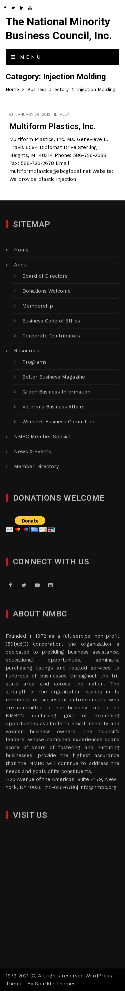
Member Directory (36, 466)
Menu (29, 57)
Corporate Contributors (51, 336)
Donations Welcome (46, 291)
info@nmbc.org (98, 787)
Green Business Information (56, 392)
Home (21, 250)
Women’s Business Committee (58, 422)
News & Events (32, 452)
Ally (64, 114)
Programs (34, 362)
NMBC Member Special (42, 437)
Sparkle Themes (55, 984)
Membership (37, 306)
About (21, 265)
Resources (26, 351)
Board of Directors (45, 276)
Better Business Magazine (53, 377)
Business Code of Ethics (51, 321)
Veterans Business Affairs (53, 407)
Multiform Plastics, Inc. (52, 126)
